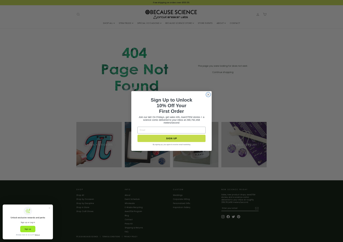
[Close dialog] (208, 94)
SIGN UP (171, 138)
